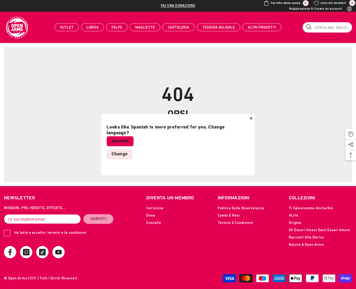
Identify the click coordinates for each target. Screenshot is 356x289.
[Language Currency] (349, 8)
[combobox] (327, 27)
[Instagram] (26, 252)
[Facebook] (10, 252)
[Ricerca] (327, 27)
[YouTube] (58, 252)
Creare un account (328, 8)
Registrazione (299, 8)
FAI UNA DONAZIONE (178, 6)
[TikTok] (42, 252)
